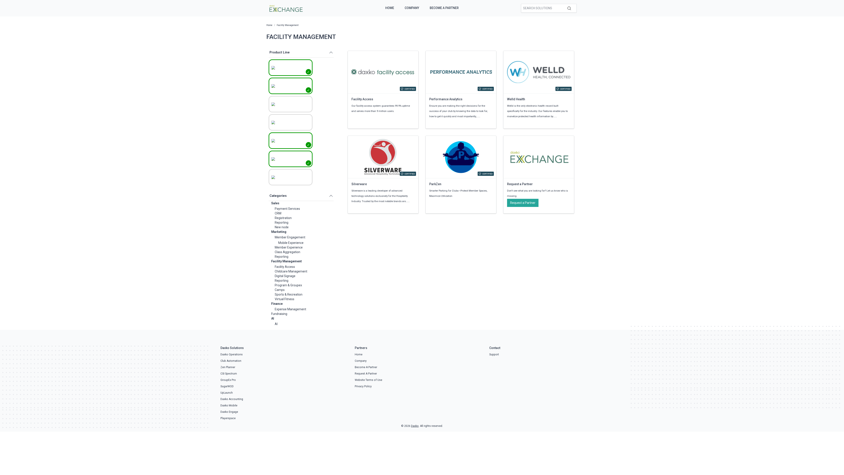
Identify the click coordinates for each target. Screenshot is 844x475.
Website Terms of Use (368, 380)
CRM (278, 213)
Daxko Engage (229, 411)
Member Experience (289, 247)
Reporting (281, 222)
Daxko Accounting (231, 399)
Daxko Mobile (228, 405)
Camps (280, 290)
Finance (277, 303)
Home (389, 8)
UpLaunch (226, 392)
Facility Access (285, 267)
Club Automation (230, 360)
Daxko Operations (231, 354)
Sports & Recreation (288, 294)
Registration (283, 218)
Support (494, 354)
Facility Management (286, 261)
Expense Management (290, 309)
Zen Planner (227, 367)
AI (272, 318)
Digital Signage (285, 276)
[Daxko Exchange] (285, 8)
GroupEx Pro (228, 380)
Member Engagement (290, 237)
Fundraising (279, 314)
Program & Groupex (288, 285)
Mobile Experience (291, 243)
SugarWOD (227, 386)
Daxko (415, 426)
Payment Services (287, 208)
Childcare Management (291, 271)
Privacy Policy (363, 386)
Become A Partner (444, 8)
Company (412, 8)
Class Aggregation (287, 252)
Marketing (278, 232)
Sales (275, 203)
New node (282, 227)
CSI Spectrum (228, 373)
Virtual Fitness (284, 299)
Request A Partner (366, 373)
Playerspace (228, 418)
